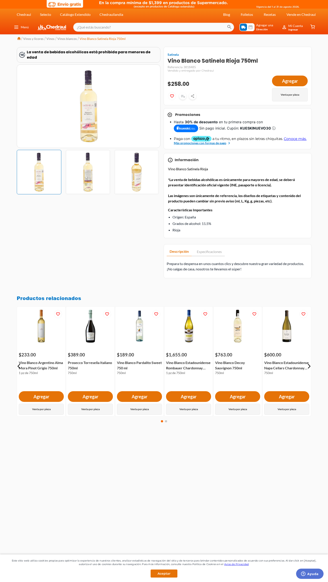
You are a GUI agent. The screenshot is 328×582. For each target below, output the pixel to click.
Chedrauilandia (111, 14)
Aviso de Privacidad (236, 564)
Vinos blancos (67, 39)
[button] (19, 366)
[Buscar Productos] (229, 27)
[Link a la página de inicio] (19, 39)
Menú (25, 27)
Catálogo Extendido (75, 14)
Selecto (45, 14)
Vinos (50, 39)
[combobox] (153, 27)
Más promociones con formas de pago (200, 143)
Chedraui (24, 14)
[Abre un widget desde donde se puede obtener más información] (310, 574)
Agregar (290, 81)
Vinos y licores (33, 39)
